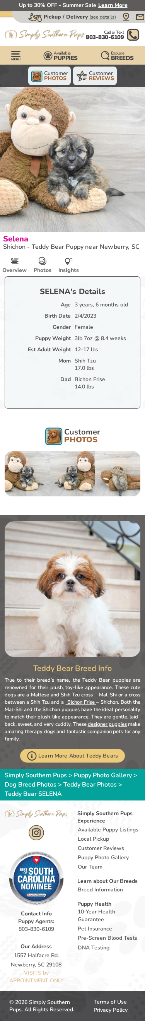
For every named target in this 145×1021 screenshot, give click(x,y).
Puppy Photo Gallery (103, 775)
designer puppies (107, 724)
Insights (68, 270)
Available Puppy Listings (108, 829)
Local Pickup (93, 839)
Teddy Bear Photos (90, 784)
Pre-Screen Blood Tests (107, 938)
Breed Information (100, 889)
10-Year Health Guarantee (96, 915)
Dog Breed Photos (30, 784)
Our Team (90, 867)
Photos (42, 270)
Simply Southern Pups (36, 775)
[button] (126, 17)
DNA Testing (93, 947)
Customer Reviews (101, 848)
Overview (14, 270)
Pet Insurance (95, 928)
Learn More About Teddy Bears (78, 755)
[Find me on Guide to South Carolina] (36, 878)
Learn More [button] (113, 5)
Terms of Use (110, 1002)
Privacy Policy (111, 1010)
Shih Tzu (70, 694)
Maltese (40, 694)
